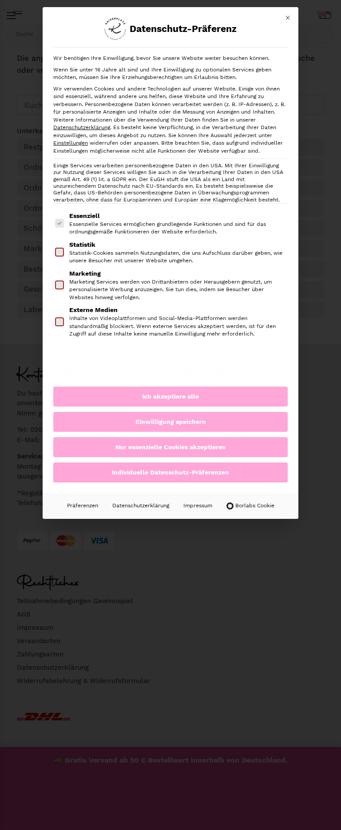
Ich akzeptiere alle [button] (170, 396)
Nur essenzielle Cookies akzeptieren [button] (170, 447)
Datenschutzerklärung (81, 127)
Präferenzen (82, 505)
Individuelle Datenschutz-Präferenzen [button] (170, 472)
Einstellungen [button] (70, 143)
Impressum (197, 505)
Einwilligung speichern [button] (170, 421)
